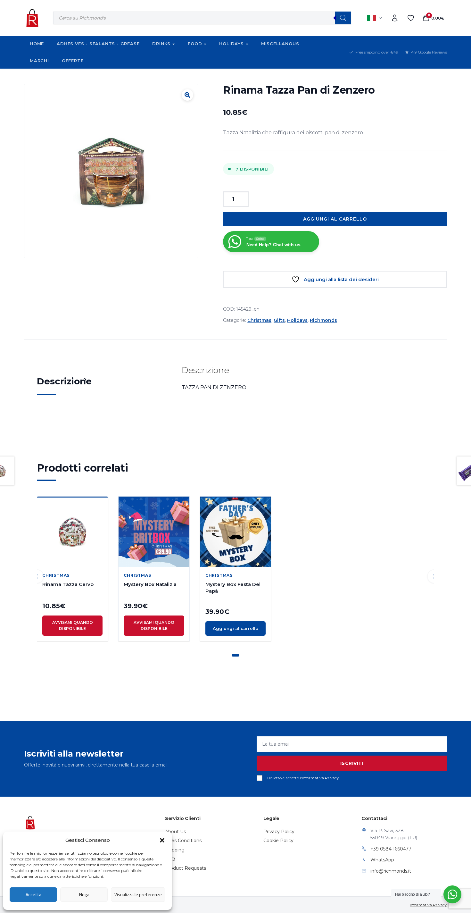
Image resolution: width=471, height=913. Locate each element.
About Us (175, 831)
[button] (162, 840)
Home (37, 43)
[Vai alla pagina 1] (235, 655)
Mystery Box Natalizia (150, 584)
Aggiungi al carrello (335, 219)
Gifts (279, 320)
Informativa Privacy (320, 777)
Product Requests (185, 868)
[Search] (343, 18)
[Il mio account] (395, 18)
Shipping (175, 850)
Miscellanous (280, 43)
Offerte (73, 60)
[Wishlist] (411, 18)
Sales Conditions (183, 840)
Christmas (259, 320)
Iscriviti (352, 763)
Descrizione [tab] (64, 381)
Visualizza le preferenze (138, 895)
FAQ (170, 859)
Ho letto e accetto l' (303, 777)
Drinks (161, 43)
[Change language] (375, 18)
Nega (84, 895)
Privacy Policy (278, 831)
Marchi (39, 60)
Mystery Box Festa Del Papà (232, 587)
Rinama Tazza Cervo (68, 584)
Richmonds (323, 320)
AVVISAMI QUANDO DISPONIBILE (72, 625)
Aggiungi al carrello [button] (235, 628)
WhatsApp (382, 860)
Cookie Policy (278, 840)
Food (195, 43)
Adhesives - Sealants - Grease (98, 43)
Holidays (231, 43)
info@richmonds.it (390, 871)
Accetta (33, 895)
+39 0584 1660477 (390, 849)
